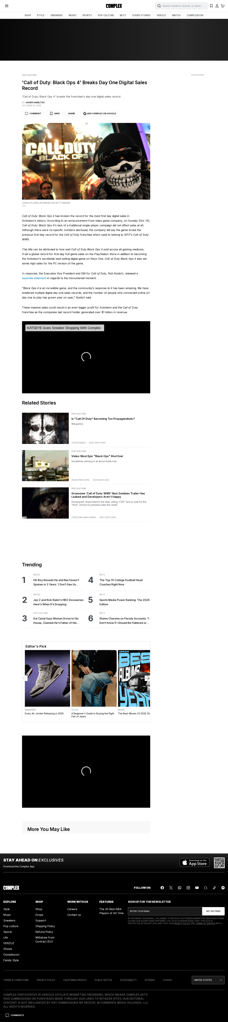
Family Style (11, 960)
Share (71, 113)
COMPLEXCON (195, 15)
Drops (39, 914)
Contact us (74, 914)
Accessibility (128, 980)
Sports (7, 931)
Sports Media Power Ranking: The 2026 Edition (124, 602)
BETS (123, 15)
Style (74, 710)
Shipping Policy (45, 926)
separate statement (34, 278)
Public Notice (103, 980)
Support (40, 920)
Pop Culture (29, 75)
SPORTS (87, 15)
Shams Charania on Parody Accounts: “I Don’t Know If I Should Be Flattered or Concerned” (124, 621)
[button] (208, 980)
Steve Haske (78, 443)
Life (5, 937)
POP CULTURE (106, 15)
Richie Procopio (80, 480)
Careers (72, 909)
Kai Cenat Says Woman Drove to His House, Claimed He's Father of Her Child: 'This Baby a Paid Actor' (55, 621)
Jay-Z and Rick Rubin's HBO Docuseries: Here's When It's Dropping (58, 602)
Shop (38, 909)
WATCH (176, 15)
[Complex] (114, 6)
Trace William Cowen (83, 517)
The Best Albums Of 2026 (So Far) (137, 713)
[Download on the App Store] (194, 863)
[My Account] (217, 6)
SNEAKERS (57, 15)
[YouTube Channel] (197, 887)
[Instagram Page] (188, 887)
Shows (7, 949)
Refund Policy (44, 931)
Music (36, 575)
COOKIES (167, 980)
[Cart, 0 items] (223, 6)
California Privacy (75, 980)
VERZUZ (161, 15)
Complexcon (11, 954)
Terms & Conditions (16, 980)
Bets (102, 575)
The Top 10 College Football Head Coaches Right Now (121, 582)
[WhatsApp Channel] (179, 887)
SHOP (28, 15)
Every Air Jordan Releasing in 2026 (44, 713)
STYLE (40, 15)
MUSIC (72, 15)
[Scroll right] (147, 678)
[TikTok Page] (214, 887)
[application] (86, 357)
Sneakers (30, 710)
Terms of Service (205, 923)
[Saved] (211, 6)
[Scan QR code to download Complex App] (219, 862)
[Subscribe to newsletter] (213, 911)
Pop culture (10, 926)
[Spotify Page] (223, 887)
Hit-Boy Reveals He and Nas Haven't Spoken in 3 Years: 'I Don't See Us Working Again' (56, 582)
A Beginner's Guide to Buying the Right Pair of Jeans (92, 715)
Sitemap (150, 980)
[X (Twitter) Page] (171, 887)
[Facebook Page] (162, 887)
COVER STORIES (141, 15)
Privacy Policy (182, 923)
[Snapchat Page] (205, 887)
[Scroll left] (25, 678)
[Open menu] (6, 6)
